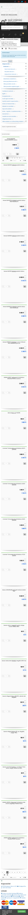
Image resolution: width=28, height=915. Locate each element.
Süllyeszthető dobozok (11, 74)
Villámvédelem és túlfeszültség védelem (13, 121)
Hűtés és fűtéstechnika (9, 104)
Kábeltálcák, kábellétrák (10, 79)
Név (13, 160)
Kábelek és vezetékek (8, 106)
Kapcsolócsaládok (8, 109)
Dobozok (7, 66)
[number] (7, 154)
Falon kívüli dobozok (11, 69)
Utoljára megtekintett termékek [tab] (9, 126)
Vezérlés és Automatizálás (10, 116)
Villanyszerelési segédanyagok (12, 86)
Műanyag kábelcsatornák (10, 81)
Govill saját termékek (8, 98)
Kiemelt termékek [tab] (5, 134)
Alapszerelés (7, 64)
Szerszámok (6, 114)
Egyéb (4, 93)
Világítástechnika (7, 119)
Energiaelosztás (7, 96)
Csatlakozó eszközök (8, 91)
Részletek (11, 139)
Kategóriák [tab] (4, 61)
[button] (11, 150)
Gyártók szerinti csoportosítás (10, 101)
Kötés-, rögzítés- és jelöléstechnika (12, 111)
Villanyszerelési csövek (10, 84)
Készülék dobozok (10, 71)
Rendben (22, 911)
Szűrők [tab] (10, 61)
